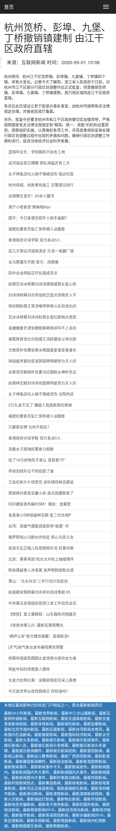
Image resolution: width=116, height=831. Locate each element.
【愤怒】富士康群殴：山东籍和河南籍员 (42, 614)
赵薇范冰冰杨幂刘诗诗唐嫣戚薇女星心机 (42, 283)
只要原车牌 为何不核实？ (29, 426)
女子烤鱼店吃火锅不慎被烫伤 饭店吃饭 (41, 173)
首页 (9, 6)
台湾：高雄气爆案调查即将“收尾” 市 (38, 526)
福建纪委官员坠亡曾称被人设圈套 (36, 228)
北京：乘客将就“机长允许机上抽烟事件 (41, 559)
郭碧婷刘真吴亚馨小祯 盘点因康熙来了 (41, 492)
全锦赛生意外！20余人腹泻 (31, 195)
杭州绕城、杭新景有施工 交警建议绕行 (41, 184)
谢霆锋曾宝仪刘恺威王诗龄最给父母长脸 (42, 338)
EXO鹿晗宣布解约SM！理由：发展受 (39, 503)
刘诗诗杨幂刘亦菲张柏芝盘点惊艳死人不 (42, 294)
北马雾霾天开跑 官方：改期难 (33, 261)
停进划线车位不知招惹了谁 (31, 470)
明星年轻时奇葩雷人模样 (29, 669)
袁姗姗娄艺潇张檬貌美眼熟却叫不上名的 (42, 327)
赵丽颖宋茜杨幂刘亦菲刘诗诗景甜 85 (39, 592)
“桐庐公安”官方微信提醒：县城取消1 (39, 636)
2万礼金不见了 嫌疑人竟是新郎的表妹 (40, 404)
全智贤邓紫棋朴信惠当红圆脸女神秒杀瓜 (42, 371)
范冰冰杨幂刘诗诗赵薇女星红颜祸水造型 (42, 316)
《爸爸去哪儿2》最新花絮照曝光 (35, 625)
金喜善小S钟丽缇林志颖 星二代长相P (39, 514)
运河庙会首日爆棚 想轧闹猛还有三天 (39, 162)
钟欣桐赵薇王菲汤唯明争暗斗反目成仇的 (42, 305)
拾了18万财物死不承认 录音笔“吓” (37, 459)
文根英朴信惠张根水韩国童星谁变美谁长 (42, 349)
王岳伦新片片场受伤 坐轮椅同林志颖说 (41, 481)
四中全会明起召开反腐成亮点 (32, 272)
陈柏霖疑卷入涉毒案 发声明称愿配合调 (41, 570)
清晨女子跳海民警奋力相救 (31, 448)
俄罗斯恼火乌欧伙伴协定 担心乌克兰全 (41, 537)
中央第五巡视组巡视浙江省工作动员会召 (42, 603)
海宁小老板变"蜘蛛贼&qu (29, 206)
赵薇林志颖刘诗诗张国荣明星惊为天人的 (42, 382)
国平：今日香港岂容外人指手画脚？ (38, 217)
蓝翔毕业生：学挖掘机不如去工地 (36, 151)
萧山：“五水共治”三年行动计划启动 (38, 581)
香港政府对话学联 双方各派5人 (34, 239)
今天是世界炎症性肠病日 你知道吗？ (39, 691)
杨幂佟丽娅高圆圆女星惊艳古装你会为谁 (42, 658)
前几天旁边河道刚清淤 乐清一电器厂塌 (41, 250)
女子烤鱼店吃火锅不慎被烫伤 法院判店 (41, 393)
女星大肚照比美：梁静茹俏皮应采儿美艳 (42, 680)
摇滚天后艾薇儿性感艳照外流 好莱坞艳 (41, 548)
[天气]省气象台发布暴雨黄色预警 (35, 647)
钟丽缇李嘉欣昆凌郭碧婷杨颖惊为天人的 (42, 360)
